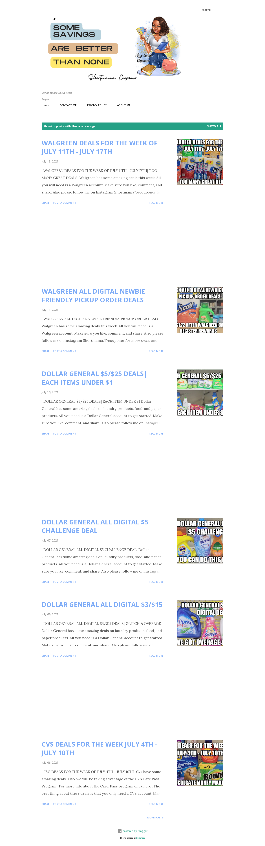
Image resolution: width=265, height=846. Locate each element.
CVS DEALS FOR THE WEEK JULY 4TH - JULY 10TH (99, 748)
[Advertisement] (103, 246)
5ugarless (140, 838)
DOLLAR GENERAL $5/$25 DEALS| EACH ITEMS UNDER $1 (94, 378)
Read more (156, 202)
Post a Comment (64, 202)
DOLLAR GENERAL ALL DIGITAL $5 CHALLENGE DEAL (95, 526)
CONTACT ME (68, 105)
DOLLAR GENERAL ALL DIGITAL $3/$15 (102, 604)
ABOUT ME (124, 105)
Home (45, 105)
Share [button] (46, 202)
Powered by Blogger (134, 831)
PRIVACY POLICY (97, 105)
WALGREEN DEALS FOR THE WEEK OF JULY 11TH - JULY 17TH (99, 147)
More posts (155, 817)
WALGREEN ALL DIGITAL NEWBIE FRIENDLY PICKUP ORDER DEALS (93, 295)
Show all (214, 126)
